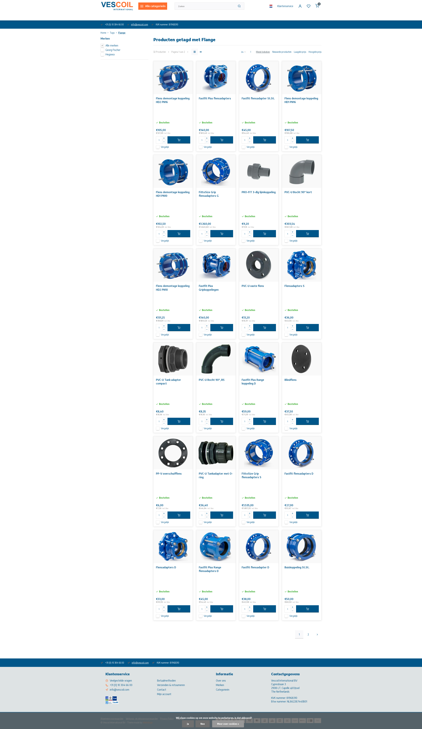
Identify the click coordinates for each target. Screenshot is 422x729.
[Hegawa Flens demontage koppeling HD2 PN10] (173, 265)
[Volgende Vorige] (317, 634)
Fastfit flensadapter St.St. (258, 98)
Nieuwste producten (281, 51)
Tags (112, 32)
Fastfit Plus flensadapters (215, 98)
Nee (202, 723)
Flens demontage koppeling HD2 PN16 (173, 100)
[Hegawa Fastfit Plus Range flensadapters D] (216, 546)
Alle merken (112, 45)
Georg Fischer (113, 50)
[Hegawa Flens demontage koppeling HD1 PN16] (301, 77)
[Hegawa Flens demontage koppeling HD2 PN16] (173, 77)
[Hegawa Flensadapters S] (301, 265)
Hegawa (110, 54)
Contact (161, 689)
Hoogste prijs (315, 51)
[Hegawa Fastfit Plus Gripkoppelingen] (216, 265)
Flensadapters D (166, 567)
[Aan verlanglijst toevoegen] (187, 66)
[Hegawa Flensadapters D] (173, 546)
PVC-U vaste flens (253, 286)
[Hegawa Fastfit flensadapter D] (258, 546)
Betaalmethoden (166, 680)
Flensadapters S (294, 286)
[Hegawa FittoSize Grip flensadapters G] (216, 171)
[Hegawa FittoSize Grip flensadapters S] (258, 452)
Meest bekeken (263, 51)
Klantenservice (285, 6)
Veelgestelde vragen (121, 680)
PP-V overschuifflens (169, 473)
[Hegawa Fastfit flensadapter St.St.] (258, 77)
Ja (188, 723)
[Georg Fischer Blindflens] (301, 359)
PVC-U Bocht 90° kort (298, 192)
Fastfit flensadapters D (299, 473)
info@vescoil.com (139, 24)
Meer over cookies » (228, 723)
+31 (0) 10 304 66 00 (121, 685)
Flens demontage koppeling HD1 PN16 (301, 100)
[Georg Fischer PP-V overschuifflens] (173, 452)
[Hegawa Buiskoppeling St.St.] (301, 546)
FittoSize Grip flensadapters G (209, 193)
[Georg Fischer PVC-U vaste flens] (258, 265)
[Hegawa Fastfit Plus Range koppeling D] (258, 359)
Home (103, 32)
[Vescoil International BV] (117, 6)
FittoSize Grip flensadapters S (251, 475)
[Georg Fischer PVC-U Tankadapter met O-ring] (216, 452)
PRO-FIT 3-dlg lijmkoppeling (259, 192)
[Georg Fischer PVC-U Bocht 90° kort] (301, 171)
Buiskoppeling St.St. (297, 567)
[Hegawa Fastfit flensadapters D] (301, 452)
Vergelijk (165, 147)
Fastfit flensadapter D (255, 567)
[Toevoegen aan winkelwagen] (178, 140)
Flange (121, 32)
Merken (220, 685)
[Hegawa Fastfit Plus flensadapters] (216, 77)
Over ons (104, 16)
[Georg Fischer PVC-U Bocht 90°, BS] (216, 359)
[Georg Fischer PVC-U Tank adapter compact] (173, 359)
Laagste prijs (300, 51)
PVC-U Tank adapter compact (168, 381)
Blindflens (291, 379)
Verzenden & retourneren (171, 685)
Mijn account (164, 694)
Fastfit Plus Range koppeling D (253, 381)
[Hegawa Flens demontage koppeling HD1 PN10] (173, 171)
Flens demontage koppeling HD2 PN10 (173, 287)
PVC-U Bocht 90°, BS (212, 379)
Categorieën (222, 689)
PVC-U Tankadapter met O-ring (216, 475)
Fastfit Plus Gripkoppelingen (209, 287)
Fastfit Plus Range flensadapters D (210, 569)
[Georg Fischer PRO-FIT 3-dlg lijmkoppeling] (258, 171)
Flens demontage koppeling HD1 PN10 (173, 193)
